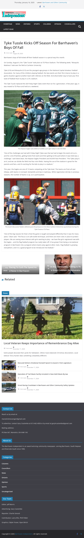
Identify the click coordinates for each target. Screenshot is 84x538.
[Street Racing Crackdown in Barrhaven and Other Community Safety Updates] (9, 388)
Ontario (27, 24)
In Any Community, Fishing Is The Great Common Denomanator (64, 268)
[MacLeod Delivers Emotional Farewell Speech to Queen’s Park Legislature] (9, 365)
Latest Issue (8, 29)
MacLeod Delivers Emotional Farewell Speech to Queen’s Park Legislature (44, 363)
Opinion (57, 24)
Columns (47, 24)
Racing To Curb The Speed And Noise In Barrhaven (20, 269)
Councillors (70, 24)
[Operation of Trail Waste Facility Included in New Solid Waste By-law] (9, 376)
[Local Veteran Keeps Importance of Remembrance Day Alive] (42, 318)
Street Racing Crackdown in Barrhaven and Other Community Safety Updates (46, 385)
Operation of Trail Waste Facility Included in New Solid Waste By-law (43, 374)
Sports (37, 24)
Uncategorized (7, 491)
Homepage (8, 24)
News (18, 24)
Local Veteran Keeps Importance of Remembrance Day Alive (41, 343)
